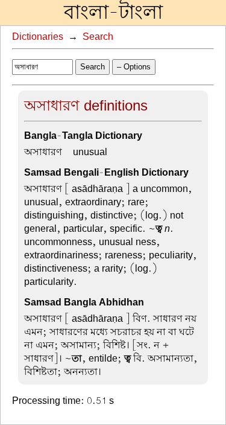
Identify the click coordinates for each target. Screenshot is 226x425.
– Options (134, 66)
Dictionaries (37, 36)
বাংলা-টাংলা (113, 12)
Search (98, 36)
